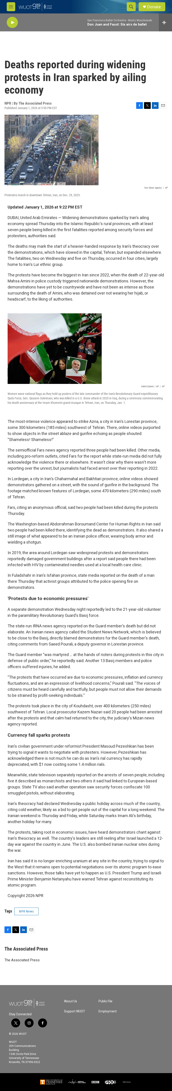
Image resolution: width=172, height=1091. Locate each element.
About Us (70, 1001)
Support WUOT (74, 1011)
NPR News (26, 911)
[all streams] (165, 22)
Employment (108, 1011)
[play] (12, 22)
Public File (105, 1001)
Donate (154, 6)
